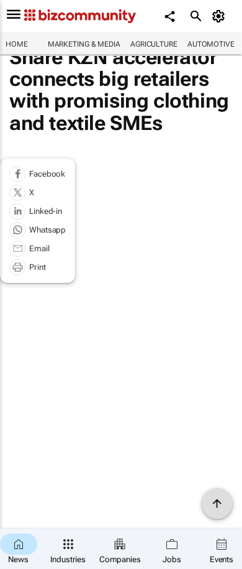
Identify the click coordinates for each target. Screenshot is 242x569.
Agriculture (153, 44)
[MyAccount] (220, 16)
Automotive (211, 44)
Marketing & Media (84, 44)
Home (17, 44)
